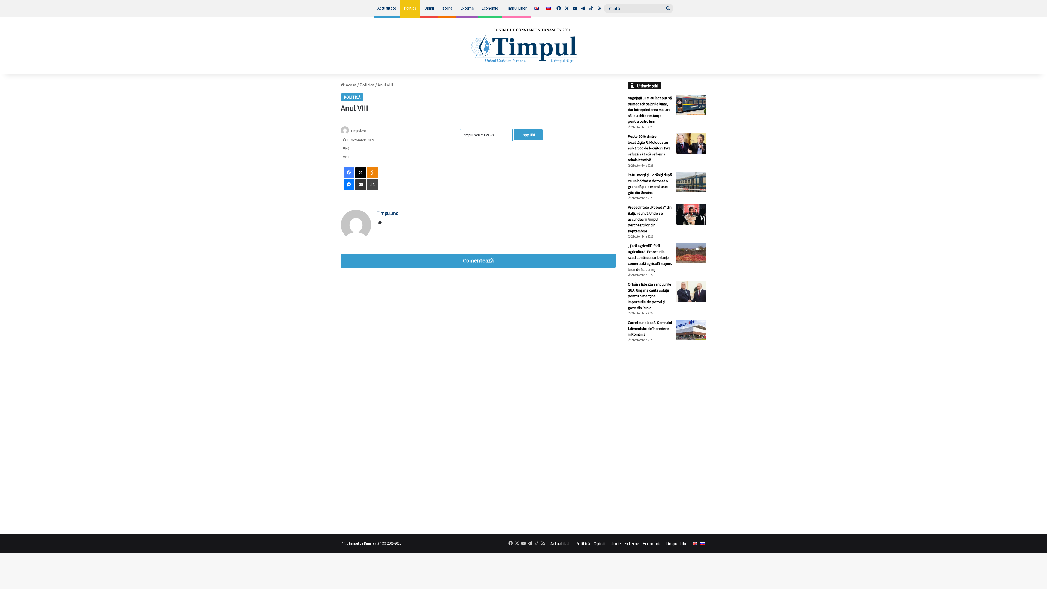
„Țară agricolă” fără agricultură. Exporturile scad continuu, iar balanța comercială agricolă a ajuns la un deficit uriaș (650, 257)
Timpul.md (359, 130)
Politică (410, 8)
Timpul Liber (516, 8)
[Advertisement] (667, 438)
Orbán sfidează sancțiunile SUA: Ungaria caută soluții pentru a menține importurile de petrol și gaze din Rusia (649, 296)
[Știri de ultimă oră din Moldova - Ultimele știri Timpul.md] (523, 45)
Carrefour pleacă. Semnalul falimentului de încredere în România (650, 328)
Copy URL (528, 134)
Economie (490, 8)
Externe (467, 8)
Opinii (429, 8)
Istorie (447, 8)
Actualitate (386, 8)
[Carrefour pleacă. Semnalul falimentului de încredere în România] (691, 330)
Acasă (350, 85)
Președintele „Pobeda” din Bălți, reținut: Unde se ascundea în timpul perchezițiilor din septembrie (650, 219)
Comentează (478, 260)
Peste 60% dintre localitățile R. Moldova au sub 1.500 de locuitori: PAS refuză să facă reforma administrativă (649, 148)
